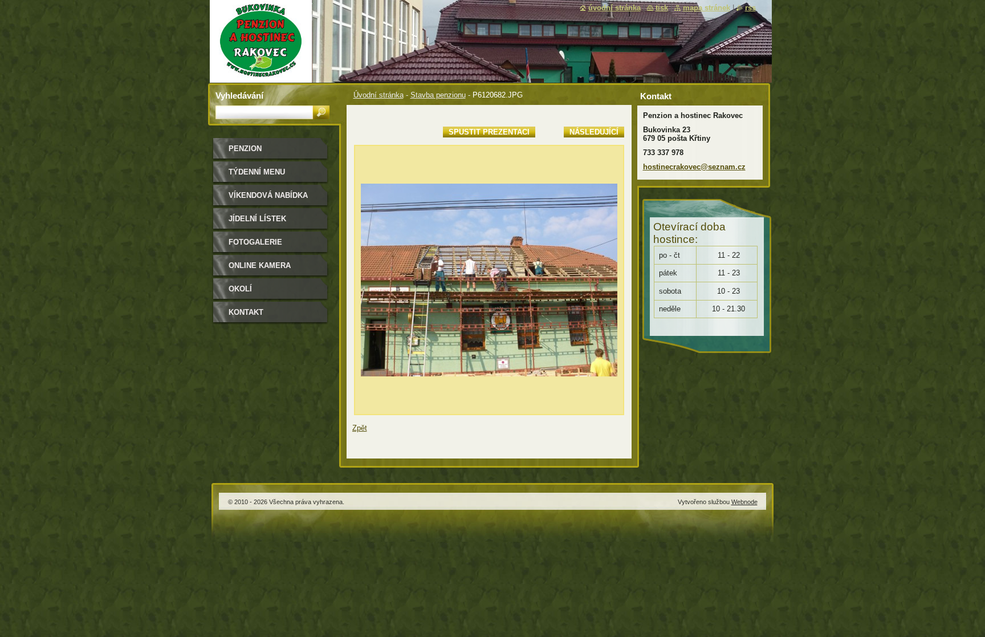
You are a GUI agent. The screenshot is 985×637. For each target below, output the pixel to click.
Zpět (359, 428)
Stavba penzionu (438, 95)
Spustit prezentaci (489, 132)
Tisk (662, 7)
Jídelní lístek (257, 218)
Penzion (245, 148)
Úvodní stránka (378, 95)
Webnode (744, 501)
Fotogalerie (255, 242)
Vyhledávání (239, 95)
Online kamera (260, 265)
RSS (750, 7)
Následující (593, 132)
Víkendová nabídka (268, 195)
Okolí (240, 289)
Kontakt (246, 312)
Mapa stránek (706, 7)
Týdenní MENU (257, 172)
